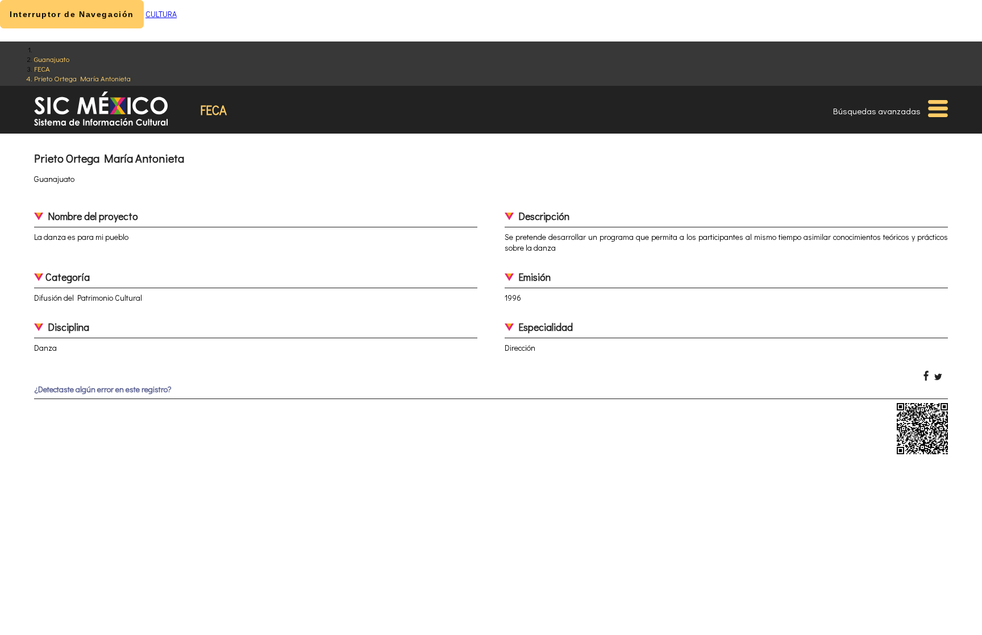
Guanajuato (51, 59)
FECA (42, 68)
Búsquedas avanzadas (877, 111)
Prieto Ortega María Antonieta (82, 78)
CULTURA (161, 14)
